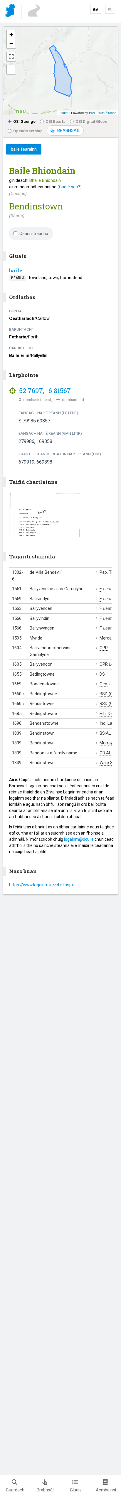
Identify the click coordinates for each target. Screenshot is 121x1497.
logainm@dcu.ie (79, 839)
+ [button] (11, 34)
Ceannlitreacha (33, 233)
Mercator (108, 638)
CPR (104, 647)
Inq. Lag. (107, 723)
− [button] (11, 43)
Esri (92, 112)
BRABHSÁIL (68, 130)
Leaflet (63, 112)
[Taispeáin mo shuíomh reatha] (11, 69)
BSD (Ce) (108, 694)
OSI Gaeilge (24, 121)
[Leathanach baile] (10, 11)
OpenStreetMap (28, 130)
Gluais (76, 1490)
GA (95, 9)
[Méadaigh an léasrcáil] (11, 56)
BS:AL (105, 733)
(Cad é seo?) (70, 186)
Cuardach (15, 1490)
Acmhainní (106, 1490)
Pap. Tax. (108, 572)
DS (102, 674)
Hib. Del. (107, 713)
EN (110, 9)
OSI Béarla (55, 121)
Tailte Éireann (106, 112)
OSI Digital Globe (91, 121)
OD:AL (105, 753)
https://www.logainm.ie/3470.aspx (41, 884)
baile (15, 270)
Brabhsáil (45, 1490)
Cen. (104, 684)
